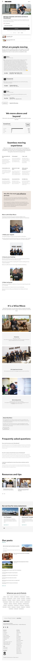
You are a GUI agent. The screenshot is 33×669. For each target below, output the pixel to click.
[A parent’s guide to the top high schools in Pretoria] (7, 564)
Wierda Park (11, 608)
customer (13, 402)
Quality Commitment (6, 636)
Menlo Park (15, 603)
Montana (5, 605)
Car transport (18, 639)
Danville (18, 598)
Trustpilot (13, 403)
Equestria (13, 600)
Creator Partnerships (6, 644)
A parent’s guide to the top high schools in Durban (9, 577)
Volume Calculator (6, 637)
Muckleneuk (22, 605)
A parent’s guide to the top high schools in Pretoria (20, 561)
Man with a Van (18, 644)
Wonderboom (21, 608)
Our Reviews (5, 632)
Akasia (5, 596)
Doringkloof (28, 598)
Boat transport (18, 650)
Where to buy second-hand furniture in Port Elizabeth (21, 553)
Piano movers (18, 649)
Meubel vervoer (18, 652)
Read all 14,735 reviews (14, 103)
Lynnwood (21, 601)
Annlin (8, 596)
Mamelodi (10, 603)
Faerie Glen (18, 600)
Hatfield (10, 601)
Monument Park (10, 605)
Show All (4, 542)
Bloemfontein (18, 637)
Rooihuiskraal (27, 605)
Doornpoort (23, 598)
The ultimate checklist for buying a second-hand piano (10, 582)
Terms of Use (5, 647)
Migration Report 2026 (7, 641)
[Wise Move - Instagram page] (7, 627)
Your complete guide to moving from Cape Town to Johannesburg (11, 570)
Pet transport (18, 648)
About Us (4, 631)
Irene (14, 601)
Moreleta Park (16, 605)
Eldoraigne (9, 600)
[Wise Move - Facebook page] (3, 627)
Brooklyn (27, 596)
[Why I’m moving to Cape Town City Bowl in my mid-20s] (27, 548)
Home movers (18, 641)
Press (4, 640)
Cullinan (14, 598)
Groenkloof (28, 600)
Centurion (4, 598)
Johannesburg (18, 632)
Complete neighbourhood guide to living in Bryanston (10, 572)
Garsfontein (23, 600)
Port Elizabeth (18, 636)
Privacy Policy (5, 648)
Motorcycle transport (19, 640)
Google (23, 402)
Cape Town (18, 631)
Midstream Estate (26, 603)
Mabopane (5, 603)
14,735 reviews (7, 23)
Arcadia (11, 596)
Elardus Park (4, 600)
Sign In (29, 1)
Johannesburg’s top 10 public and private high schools (10, 575)
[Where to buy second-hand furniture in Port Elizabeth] (7, 556)
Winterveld (16, 608)
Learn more (6, 428)
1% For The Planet (6, 635)
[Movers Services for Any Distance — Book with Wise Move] (8, 1)
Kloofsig (17, 601)
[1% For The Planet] (9, 653)
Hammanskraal (5, 601)
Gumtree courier (19, 646)
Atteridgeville (16, 596)
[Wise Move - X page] (5, 627)
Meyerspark (20, 603)
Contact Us (5, 639)
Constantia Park (9, 598)
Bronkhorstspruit (22, 596)
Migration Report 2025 (6, 643)
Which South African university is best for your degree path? (11, 580)
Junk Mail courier (19, 645)
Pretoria (17, 635)
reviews (10, 124)
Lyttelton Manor (27, 601)
